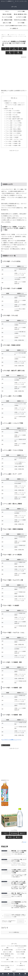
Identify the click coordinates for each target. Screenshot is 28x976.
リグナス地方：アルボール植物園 (12, 112)
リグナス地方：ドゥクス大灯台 (12, 110)
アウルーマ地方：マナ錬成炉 (11, 137)
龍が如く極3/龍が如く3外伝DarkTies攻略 (7, 954)
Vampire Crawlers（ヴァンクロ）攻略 (7, 966)
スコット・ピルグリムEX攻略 (21, 962)
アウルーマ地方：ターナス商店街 (12, 133)
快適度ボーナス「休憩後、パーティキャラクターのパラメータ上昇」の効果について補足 (14, 104)
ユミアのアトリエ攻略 (21, 949)
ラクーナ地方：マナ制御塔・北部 (12, 143)
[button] (18, 52)
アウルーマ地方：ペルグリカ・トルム (13, 139)
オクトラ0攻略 (20, 953)
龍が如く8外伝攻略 (20, 951)
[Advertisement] (14, 73)
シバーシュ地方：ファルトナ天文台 (13, 125)
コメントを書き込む (14, 932)
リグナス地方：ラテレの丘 (11, 114)
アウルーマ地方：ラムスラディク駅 (13, 135)
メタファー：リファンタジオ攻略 (7, 946)
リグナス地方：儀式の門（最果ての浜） (14, 118)
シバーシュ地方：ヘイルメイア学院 (13, 123)
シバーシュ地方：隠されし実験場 (12, 129)
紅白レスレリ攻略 (7, 951)
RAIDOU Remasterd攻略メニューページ (21, 946)
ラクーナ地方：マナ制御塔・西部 (12, 141)
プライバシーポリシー (21, 969)
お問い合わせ (7, 969)
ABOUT (14, 971)
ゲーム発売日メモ (21, 965)
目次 (12, 98)
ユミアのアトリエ (6, 745)
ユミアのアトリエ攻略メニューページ (11, 739)
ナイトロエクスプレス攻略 (7, 961)
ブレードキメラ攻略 (20, 957)
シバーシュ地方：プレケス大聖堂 (12, 120)
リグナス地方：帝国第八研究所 (12, 116)
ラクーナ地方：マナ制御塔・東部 (12, 145)
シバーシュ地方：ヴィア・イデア (12, 127)
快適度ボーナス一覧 (8, 108)
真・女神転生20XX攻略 (7, 949)
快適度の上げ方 (7, 100)
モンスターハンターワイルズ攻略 (7, 958)
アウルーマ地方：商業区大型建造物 (13, 131)
